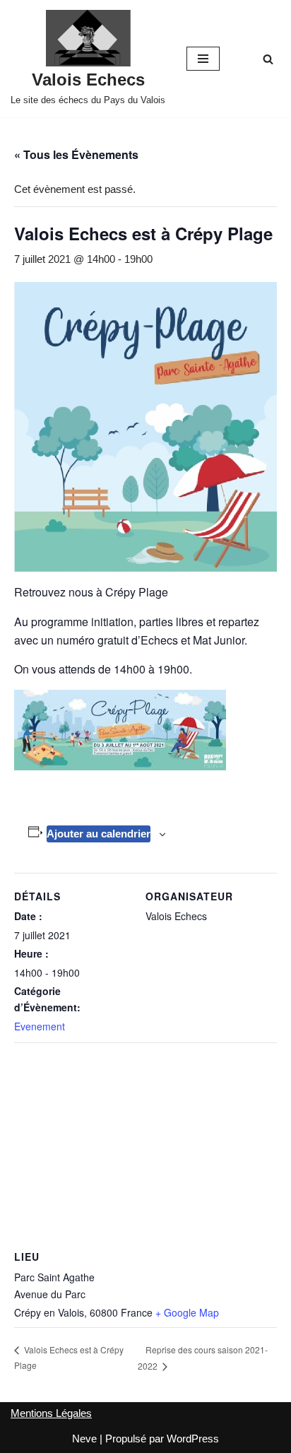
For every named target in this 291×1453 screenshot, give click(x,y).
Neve (84, 1439)
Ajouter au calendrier (98, 834)
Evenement (39, 1026)
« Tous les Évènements (76, 154)
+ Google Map (187, 1312)
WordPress (193, 1439)
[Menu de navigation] (203, 59)
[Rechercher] (268, 59)
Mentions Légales (51, 1413)
